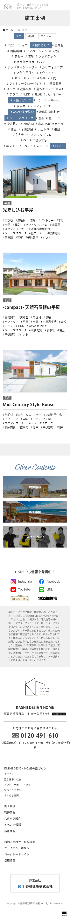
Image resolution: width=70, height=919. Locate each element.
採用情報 (10, 860)
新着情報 (10, 831)
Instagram (25, 581)
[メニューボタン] (64, 912)
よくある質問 (11, 795)
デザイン (9, 774)
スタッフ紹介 (12, 818)
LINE (49, 589)
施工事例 (10, 806)
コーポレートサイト (17, 854)
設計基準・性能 (12, 779)
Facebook (53, 581)
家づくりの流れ (12, 790)
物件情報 (10, 812)
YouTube (24, 589)
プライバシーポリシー (18, 848)
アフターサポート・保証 (17, 785)
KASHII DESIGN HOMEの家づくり (25, 768)
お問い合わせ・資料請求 (19, 842)
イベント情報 (12, 824)
